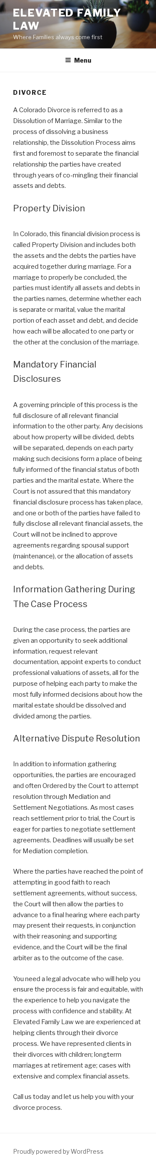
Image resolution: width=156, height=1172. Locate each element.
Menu (82, 60)
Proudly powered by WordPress (58, 1151)
